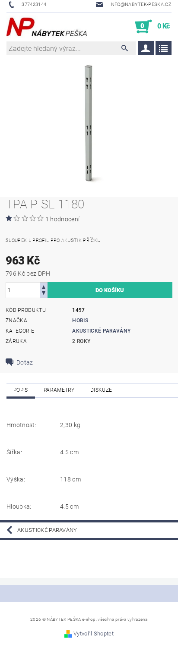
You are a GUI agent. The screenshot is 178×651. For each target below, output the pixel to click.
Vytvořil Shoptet (93, 633)
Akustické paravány (101, 331)
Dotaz (24, 362)
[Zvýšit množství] (44, 286)
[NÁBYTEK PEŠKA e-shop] (46, 27)
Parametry (59, 390)
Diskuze (101, 390)
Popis (20, 390)
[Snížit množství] (44, 294)
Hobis (80, 321)
